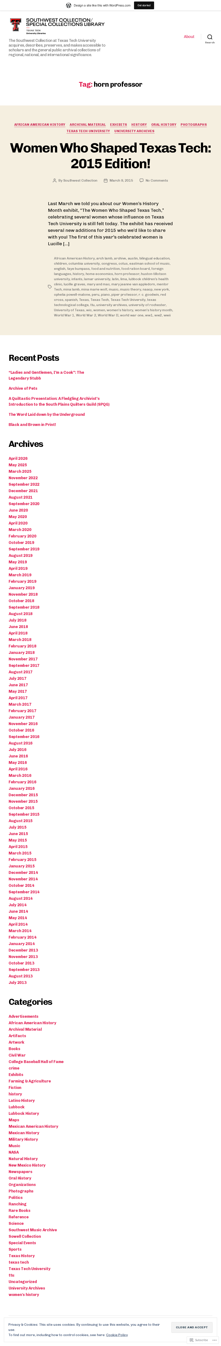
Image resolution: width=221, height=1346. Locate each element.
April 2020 (18, 523)
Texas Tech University (88, 131)
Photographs (194, 125)
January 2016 (22, 788)
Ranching (18, 1204)
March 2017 (20, 704)
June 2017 (18, 685)
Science (16, 1223)
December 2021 (23, 490)
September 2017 (24, 665)
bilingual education (154, 258)
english (59, 269)
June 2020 (18, 510)
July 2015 (18, 827)
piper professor (124, 294)
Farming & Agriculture (30, 1081)
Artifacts (17, 1035)
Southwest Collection (80, 180)
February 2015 (22, 859)
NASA (14, 1152)
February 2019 (22, 581)
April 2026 (18, 458)
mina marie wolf (94, 289)
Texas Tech (99, 300)
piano (105, 294)
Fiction (15, 1087)
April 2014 (18, 924)
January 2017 (22, 717)
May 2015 (18, 840)
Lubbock (17, 1107)
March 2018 (20, 639)
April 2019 (18, 568)
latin (115, 279)
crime (14, 1068)
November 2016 (23, 723)
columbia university (84, 263)
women (99, 310)
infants (76, 279)
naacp (148, 289)
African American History (39, 125)
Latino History (22, 1100)
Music (14, 1145)
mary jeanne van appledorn (133, 284)
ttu (92, 305)
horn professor (127, 274)
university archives (111, 305)
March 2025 (20, 471)
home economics (99, 274)
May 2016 (18, 762)
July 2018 (18, 620)
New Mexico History (27, 1165)
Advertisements (23, 1016)
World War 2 (86, 315)
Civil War (17, 1055)
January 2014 (22, 943)
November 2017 (23, 659)
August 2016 (21, 743)
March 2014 (20, 930)
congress (109, 263)
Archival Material (88, 125)
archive (120, 258)
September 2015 (24, 814)
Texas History (22, 1255)
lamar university (97, 279)
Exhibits (118, 125)
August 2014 (21, 898)
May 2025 (18, 465)
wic (89, 310)
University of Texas (69, 310)
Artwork (16, 1042)
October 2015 (21, 808)
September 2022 (24, 484)
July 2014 (18, 905)
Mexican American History (33, 1126)
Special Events (22, 1243)
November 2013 (23, 956)
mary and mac (98, 284)
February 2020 (22, 536)
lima (123, 279)
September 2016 (24, 736)
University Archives (134, 131)
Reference (19, 1217)
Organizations (22, 1184)
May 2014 (18, 918)
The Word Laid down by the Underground (47, 414)
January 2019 (22, 588)
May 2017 (18, 691)
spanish (71, 300)
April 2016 (18, 769)
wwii (167, 315)
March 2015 (20, 853)
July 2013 (18, 982)
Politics (16, 1197)
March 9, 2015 (121, 180)
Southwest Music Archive (33, 1230)
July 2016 (18, 749)
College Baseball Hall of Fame (36, 1061)
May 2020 (18, 516)
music (113, 289)
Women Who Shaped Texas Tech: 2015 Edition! (110, 156)
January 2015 (22, 866)
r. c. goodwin (149, 294)
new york (161, 289)
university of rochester (147, 305)
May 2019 (18, 562)
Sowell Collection (25, 1236)
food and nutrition (105, 269)
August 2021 (21, 497)
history (139, 125)
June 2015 (18, 833)
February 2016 (22, 782)
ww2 (158, 315)
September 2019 (24, 549)
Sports (15, 1249)
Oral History (164, 125)
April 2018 (18, 633)
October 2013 (21, 963)
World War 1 (64, 315)
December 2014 (23, 872)
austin (133, 258)
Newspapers (20, 1171)
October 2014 (21, 885)
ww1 (149, 315)
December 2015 (23, 795)
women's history (120, 310)
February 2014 (22, 937)
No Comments (157, 180)
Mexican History (24, 1133)
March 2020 (20, 529)
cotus (123, 263)
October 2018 (21, 600)
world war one (132, 315)
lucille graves (74, 284)
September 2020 (24, 503)
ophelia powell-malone (72, 294)
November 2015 (23, 801)
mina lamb (71, 289)
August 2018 (21, 613)
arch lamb (104, 258)
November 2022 (23, 478)
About (189, 37)
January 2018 (22, 652)
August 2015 (21, 820)
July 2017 (18, 678)
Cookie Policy (117, 1335)
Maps (14, 1120)
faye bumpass (78, 269)
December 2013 (23, 950)
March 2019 (20, 575)
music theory (130, 289)
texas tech (19, 1262)
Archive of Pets (23, 388)
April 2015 (18, 846)
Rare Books (19, 1210)
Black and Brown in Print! (32, 424)
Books (14, 1048)
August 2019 (21, 555)
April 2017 (18, 698)
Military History (23, 1139)
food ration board (135, 269)
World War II (108, 315)
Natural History (23, 1158)
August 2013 (21, 976)
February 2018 (22, 646)
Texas (84, 300)
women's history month (153, 310)
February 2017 (22, 710)
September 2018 (24, 607)
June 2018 (18, 626)
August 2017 (21, 672)
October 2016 (21, 730)
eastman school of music (149, 263)
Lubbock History (24, 1113)
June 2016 (18, 756)
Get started (144, 5)
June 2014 (18, 911)
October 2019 (21, 542)
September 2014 (24, 892)
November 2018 (23, 594)
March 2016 (20, 775)
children (60, 263)
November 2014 (23, 879)
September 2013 (24, 969)
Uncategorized (23, 1281)
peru (95, 294)
